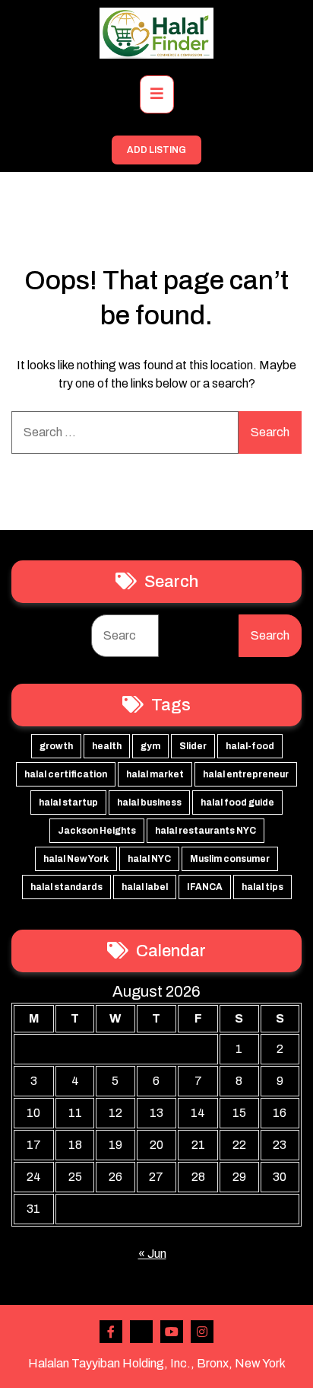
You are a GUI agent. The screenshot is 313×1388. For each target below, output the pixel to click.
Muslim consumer (230, 859)
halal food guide (237, 802)
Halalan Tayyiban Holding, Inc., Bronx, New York (157, 1363)
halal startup (68, 802)
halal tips (262, 887)
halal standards (66, 887)
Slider (193, 746)
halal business (149, 802)
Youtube (171, 1331)
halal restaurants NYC (205, 830)
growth (56, 746)
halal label (145, 887)
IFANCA (205, 887)
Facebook (111, 1331)
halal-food (250, 746)
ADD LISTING (156, 150)
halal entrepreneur (246, 774)
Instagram (202, 1331)
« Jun (152, 1253)
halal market (155, 774)
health (107, 746)
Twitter (141, 1331)
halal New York (76, 859)
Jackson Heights (97, 830)
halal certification (65, 774)
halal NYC (149, 859)
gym (150, 746)
